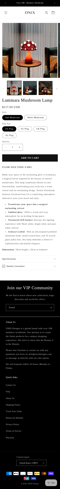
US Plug (9, 129)
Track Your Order (14, 411)
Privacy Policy (12, 424)
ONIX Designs (33, 483)
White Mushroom (35, 117)
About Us (10, 398)
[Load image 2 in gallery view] (30, 88)
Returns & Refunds (14, 418)
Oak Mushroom (12, 117)
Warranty (10, 438)
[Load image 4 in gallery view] (45, 88)
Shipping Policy (13, 405)
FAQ (8, 392)
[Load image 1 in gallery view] (14, 88)
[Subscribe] (51, 307)
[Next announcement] (54, 3)
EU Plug (25, 129)
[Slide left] (3, 89)
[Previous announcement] (5, 3)
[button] (6, 12)
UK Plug (40, 129)
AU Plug (9, 135)
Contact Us (11, 385)
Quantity (6, 141)
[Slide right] (57, 89)
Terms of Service (13, 431)
